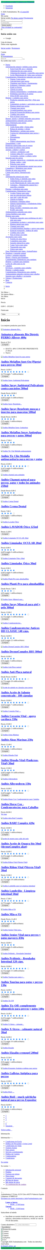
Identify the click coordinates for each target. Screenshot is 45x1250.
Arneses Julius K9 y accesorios (21, 154)
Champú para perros (17, 108)
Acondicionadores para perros (21, 110)
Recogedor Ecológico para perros (18, 148)
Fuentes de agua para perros (16, 170)
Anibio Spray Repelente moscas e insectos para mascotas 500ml (20, 410)
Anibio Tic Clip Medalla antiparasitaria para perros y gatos (21, 457)
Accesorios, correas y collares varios (23, 156)
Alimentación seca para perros (21, 71)
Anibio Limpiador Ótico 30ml (18, 563)
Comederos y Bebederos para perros (19, 168)
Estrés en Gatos (15, 206)
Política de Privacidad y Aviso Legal (19, 1144)
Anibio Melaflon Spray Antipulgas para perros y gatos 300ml (21, 434)
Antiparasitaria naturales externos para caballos (23, 274)
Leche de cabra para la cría (15, 264)
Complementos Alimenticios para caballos (21, 272)
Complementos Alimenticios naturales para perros (24, 77)
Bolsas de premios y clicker (20, 129)
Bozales (13, 139)
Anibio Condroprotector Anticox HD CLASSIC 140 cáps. (20, 629)
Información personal (13, 1170)
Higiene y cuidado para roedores (17, 262)
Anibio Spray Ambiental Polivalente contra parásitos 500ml (22, 387)
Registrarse (16, 48)
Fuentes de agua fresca (18, 239)
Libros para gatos (16, 249)
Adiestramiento (11, 125)
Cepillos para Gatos (17, 233)
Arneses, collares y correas (15, 150)
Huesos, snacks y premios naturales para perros (23, 119)
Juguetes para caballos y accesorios (18, 276)
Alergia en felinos (16, 199)
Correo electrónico (7, 1225)
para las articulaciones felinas (20, 195)
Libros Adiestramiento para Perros (22, 141)
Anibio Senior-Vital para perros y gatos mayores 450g (21, 936)
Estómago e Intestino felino (20, 201)
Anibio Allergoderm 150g (16, 783)
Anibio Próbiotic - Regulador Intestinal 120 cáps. (18, 960)
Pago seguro (10, 1150)
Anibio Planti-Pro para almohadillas (22, 583)
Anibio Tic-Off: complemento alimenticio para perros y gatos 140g (22, 1007)
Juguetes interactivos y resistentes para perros (26, 160)
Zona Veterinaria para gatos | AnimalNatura (21, 251)
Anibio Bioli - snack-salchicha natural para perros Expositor (19, 1098)
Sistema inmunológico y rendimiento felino (25, 204)
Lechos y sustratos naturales (16, 255)
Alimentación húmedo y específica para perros (27, 73)
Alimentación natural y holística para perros (21, 67)
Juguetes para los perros (14, 158)
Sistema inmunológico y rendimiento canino (26, 92)
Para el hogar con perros (19, 116)
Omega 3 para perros (17, 79)
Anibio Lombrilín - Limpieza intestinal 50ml (18, 892)
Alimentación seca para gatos (20, 181)
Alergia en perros (16, 90)
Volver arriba (6, 1130)
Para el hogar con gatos (18, 235)
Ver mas (4, 814)
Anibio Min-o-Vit (11, 914)
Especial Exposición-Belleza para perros (24, 112)
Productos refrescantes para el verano (19, 146)
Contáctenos (10, 1158)
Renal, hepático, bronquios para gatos (24, 208)
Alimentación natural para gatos (17, 177)
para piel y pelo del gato (19, 197)
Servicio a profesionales (14, 1152)
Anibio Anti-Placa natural (16, 671)
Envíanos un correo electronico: (21, 1198)
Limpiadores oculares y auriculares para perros (27, 104)
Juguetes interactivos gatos (19, 243)
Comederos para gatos (18, 241)
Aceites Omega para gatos (19, 193)
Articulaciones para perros (19, 81)
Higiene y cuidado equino (15, 270)
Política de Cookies (13, 1154)
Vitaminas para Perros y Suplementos (23, 83)
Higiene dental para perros (19, 106)
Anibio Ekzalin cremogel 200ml (19, 1052)
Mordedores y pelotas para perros (22, 131)
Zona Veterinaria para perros (16, 123)
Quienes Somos (11, 1148)
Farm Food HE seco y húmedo (21, 69)
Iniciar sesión (6, 25)
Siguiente (10, 1126)
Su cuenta (4, 1162)
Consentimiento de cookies (11, 1248)
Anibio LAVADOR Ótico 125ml (19, 526)
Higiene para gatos (12, 216)
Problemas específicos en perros (21, 94)
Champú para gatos (17, 226)
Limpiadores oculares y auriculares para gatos (26, 222)
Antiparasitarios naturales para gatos (19, 212)
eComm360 (24, 12)
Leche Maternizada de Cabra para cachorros (26, 75)
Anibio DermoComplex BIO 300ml (21, 651)
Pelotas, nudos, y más (18, 162)
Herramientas (15, 137)
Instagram (9, 8)
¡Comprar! (5, 345)
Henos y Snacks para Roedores (17, 257)
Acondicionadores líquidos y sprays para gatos (27, 228)
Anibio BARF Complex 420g (17, 823)
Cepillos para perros (17, 114)
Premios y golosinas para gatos (17, 189)
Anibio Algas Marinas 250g (17, 739)
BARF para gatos (16, 210)
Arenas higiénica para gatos (16, 214)
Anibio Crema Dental (13, 506)
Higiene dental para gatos (19, 224)
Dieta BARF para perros (19, 96)
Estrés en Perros (16, 87)
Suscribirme (6, 1227)
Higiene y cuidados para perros (17, 98)
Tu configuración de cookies (16, 1184)
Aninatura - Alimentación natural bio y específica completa (24, 186)
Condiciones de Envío (14, 1142)
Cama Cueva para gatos (18, 245)
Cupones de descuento (14, 1178)
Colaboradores (11, 1156)
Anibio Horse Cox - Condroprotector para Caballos (19, 806)
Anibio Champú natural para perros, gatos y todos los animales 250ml (20, 482)
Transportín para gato (18, 247)
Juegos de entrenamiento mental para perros (26, 166)
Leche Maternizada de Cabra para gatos (24, 183)
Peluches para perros (17, 164)
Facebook (9, 6)
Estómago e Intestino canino (20, 85)
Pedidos (8, 1172)
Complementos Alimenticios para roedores (21, 260)
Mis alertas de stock (13, 1182)
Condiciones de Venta (13, 1146)
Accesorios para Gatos (14, 237)
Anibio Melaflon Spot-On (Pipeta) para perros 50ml (21, 363)
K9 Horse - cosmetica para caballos (18, 268)
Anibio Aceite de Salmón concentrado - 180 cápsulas (17, 694)
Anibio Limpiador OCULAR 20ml (21, 542)
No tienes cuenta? (22, 18)
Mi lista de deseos (12, 1180)
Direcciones (10, 1176)
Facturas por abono (13, 1174)
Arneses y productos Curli (19, 152)
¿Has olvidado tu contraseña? (11, 27)
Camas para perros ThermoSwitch (18, 172)
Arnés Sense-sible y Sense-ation (21, 127)
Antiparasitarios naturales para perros (19, 121)
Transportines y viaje (13, 143)
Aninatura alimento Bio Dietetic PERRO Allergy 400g (20, 336)
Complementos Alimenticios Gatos (18, 191)
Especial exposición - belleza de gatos (24, 231)
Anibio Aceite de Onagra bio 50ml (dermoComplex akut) (21, 845)
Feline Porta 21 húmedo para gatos (22, 179)
